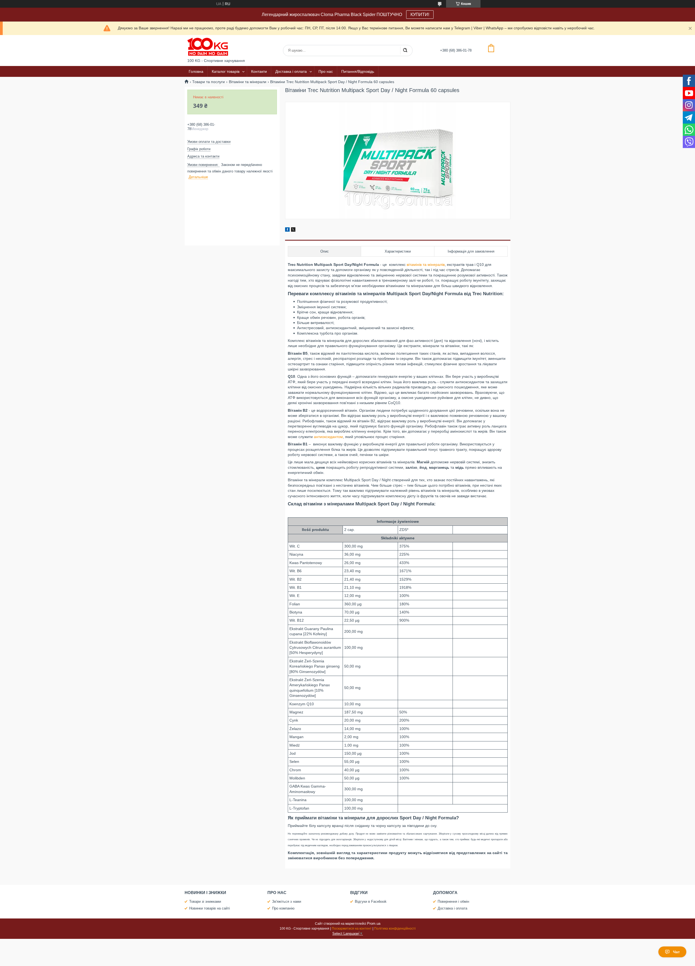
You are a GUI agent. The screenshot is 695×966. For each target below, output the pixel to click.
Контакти (259, 71)
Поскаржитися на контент (352, 928)
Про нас (325, 71)
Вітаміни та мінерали (247, 82)
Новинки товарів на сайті (209, 908)
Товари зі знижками (205, 901)
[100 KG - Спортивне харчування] (207, 47)
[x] (293, 230)
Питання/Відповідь (357, 71)
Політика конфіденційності (395, 928)
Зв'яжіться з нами (286, 901)
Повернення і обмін (453, 901)
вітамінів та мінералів (426, 264)
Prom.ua (373, 923)
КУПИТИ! (419, 14)
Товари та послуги (208, 82)
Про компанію (283, 908)
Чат (676, 952)
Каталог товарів (225, 71)
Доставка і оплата (291, 71)
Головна (196, 71)
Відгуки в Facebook (371, 901)
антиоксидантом (328, 437)
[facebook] (287, 230)
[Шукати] (405, 50)
